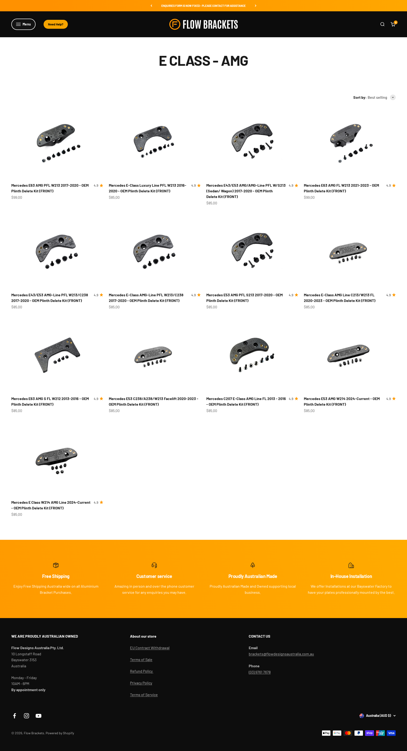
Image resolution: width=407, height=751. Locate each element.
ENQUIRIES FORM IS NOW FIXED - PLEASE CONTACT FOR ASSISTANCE (203, 5)
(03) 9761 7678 (260, 672)
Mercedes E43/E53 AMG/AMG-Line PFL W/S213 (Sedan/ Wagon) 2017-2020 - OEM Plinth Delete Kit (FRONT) (246, 191)
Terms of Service (144, 694)
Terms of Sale (141, 659)
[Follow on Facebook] (14, 716)
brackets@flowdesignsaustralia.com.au (281, 654)
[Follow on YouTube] (38, 716)
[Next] (255, 5)
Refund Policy (141, 671)
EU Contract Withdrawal (150, 647)
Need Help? (55, 24)
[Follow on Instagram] (26, 716)
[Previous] (151, 5)
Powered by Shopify (60, 733)
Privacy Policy (141, 683)
